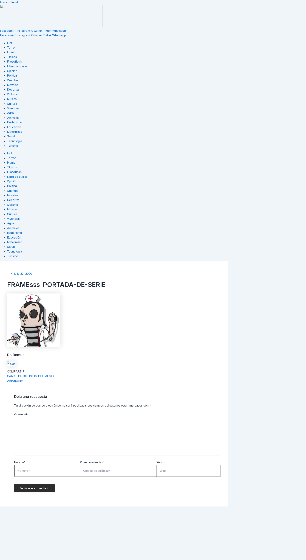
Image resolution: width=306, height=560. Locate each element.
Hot (9, 43)
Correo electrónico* (92, 462)
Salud (11, 136)
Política (12, 75)
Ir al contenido (9, 2)
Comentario (22, 414)
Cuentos (12, 80)
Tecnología (14, 141)
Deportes (13, 89)
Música (12, 99)
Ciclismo (12, 94)
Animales (13, 117)
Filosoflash (14, 61)
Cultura (12, 103)
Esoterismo (14, 122)
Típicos (12, 57)
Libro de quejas (17, 66)
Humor (12, 52)
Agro (10, 113)
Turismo (12, 145)
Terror (11, 47)
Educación (14, 127)
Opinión (12, 71)
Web (159, 462)
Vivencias (13, 108)
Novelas (12, 85)
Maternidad (14, 131)
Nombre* (19, 462)
